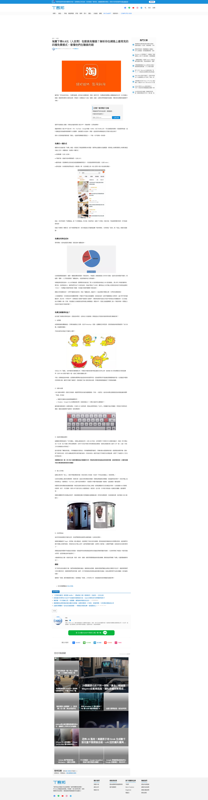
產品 (59, 13)
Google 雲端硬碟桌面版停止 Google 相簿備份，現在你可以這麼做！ (116, 761)
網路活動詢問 (145, 790)
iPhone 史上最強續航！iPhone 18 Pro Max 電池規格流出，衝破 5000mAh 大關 (66, 743)
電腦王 (127, 792)
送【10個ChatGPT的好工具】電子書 (88, 633)
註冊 (154, 7)
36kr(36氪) (70, 586)
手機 (65, 13)
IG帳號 (119, 642)
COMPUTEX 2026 (126, 13)
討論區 (96, 13)
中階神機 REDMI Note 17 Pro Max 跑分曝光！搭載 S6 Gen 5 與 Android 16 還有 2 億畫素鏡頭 (145, 82)
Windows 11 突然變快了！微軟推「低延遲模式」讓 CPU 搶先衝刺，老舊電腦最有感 (145, 56)
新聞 (54, 13)
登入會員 (68, 771)
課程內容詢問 (145, 787)
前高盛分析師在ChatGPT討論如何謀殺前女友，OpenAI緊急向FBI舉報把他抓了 (79, 598)
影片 (85, 13)
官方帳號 (88, 642)
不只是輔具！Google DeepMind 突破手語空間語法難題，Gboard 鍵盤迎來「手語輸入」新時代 (91, 761)
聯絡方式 (96, 790)
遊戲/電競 (71, 13)
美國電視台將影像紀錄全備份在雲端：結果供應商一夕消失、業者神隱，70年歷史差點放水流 (84, 603)
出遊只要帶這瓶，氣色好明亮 (116, 708)
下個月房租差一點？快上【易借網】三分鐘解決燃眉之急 (67, 672)
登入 (149, 7)
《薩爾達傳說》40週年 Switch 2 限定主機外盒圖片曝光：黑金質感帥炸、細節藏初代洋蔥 (145, 61)
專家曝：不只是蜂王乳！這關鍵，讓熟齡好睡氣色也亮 (71, 600)
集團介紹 (96, 784)
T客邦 (127, 784)
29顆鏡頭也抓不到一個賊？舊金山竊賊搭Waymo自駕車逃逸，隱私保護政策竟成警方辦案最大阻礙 (104, 687)
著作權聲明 (113, 787)
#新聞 (54, 610)
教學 (81, 13)
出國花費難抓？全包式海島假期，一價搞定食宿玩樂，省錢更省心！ (76, 606)
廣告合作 (96, 787)
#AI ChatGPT (107, 13)
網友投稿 (144, 792)
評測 (76, 13)
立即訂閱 (116, 117)
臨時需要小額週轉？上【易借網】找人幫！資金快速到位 (66, 707)
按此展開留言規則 (71, 773)
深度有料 (115, 13)
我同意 (152, 2)
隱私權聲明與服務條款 (116, 784)
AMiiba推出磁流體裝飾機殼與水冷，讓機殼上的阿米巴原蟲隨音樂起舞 (66, 725)
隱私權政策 (124, 2)
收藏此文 (76, 48)
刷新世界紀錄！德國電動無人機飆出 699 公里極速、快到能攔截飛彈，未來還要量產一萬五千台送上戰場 (144, 50)
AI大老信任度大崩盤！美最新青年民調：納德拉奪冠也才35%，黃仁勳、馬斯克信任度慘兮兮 (144, 93)
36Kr (56, 48)
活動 (89, 13)
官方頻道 (99, 642)
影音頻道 (109, 642)
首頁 (53, 38)
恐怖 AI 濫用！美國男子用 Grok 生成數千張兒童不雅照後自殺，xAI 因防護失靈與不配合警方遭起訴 (103, 741)
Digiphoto (128, 790)
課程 (100, 13)
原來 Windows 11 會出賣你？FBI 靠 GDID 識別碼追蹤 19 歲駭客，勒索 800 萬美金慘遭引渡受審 (91, 708)
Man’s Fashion (130, 787)
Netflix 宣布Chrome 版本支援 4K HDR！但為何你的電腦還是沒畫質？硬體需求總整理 (144, 88)
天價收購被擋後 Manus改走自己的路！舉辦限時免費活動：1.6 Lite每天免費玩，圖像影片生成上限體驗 (145, 66)
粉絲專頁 (78, 642)
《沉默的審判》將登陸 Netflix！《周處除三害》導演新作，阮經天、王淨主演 (79, 595)
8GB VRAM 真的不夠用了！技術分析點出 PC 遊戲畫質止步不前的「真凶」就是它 (145, 77)
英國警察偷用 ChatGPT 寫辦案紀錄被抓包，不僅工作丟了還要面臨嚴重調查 (67, 690)
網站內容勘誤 (145, 784)
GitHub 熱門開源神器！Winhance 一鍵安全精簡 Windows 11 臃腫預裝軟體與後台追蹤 (67, 761)
